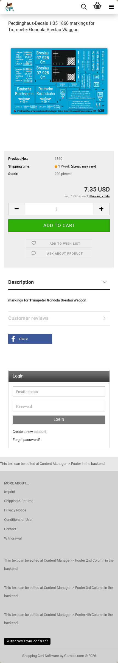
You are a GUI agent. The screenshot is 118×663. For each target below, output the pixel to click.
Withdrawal (13, 538)
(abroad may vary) (83, 166)
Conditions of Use (18, 520)
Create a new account (29, 432)
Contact (10, 529)
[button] (16, 209)
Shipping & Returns (18, 501)
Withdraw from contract (27, 641)
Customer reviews (28, 318)
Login (59, 420)
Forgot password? (26, 440)
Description (21, 282)
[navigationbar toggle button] (111, 7)
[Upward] (103, 654)
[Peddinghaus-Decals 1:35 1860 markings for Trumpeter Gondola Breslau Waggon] (59, 79)
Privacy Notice (15, 510)
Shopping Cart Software (40, 656)
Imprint (9, 492)
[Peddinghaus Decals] (8, 7)
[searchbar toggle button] (84, 7)
